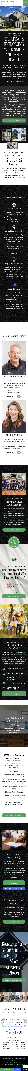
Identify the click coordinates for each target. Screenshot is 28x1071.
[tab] (11, 592)
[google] (3, 1012)
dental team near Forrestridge (14, 520)
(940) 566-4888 (14, 1033)
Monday (6, 1043)
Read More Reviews (14, 596)
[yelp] (14, 1012)
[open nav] (25, 3)
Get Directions (14, 921)
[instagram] (25, 1012)
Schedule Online (14, 120)
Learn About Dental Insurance (14, 883)
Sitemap (9, 1062)
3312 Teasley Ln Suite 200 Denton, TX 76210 (14, 1036)
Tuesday (6, 1044)
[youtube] (20, 1012)
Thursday (6, 1048)
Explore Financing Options (14, 888)
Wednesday (7, 1046)
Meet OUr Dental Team (14, 529)
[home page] (7, 3)
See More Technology (14, 815)
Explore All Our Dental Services (14, 693)
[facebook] (8, 1012)
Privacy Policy (17, 1062)
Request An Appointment (14, 980)
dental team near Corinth (11, 870)
